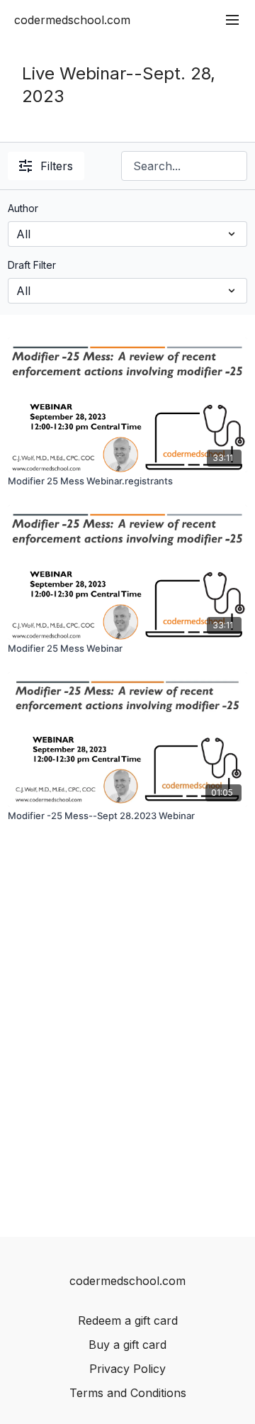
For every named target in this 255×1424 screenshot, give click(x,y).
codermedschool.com (72, 20)
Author (23, 208)
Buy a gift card (127, 1344)
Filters (56, 166)
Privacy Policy (127, 1369)
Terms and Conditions (127, 1393)
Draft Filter (32, 265)
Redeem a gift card (128, 1320)
